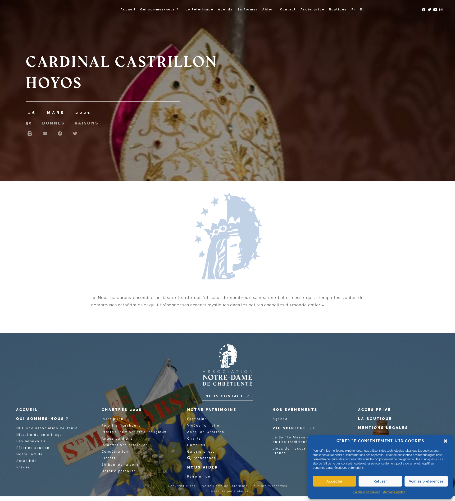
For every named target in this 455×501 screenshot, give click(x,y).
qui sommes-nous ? (42, 419)
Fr (353, 9)
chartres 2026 (122, 410)
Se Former (247, 9)
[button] (445, 441)
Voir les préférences (426, 481)
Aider (267, 9)
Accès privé (312, 9)
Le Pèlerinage (200, 9)
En (362, 9)
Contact (288, 9)
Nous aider (202, 467)
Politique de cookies (366, 492)
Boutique (338, 9)
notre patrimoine (212, 410)
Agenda (225, 9)
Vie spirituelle (294, 428)
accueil (27, 410)
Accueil (128, 9)
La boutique (375, 419)
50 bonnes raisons (62, 123)
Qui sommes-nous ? (159, 9)
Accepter (334, 481)
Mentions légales (393, 492)
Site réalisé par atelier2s (227, 491)
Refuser (380, 481)
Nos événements (295, 410)
